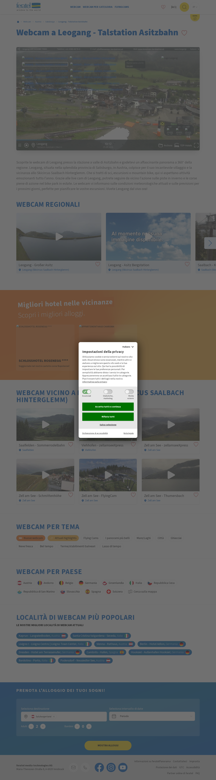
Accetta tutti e (108, 406)
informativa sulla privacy (94, 381)
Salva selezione (108, 424)
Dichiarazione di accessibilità (95, 433)
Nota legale (129, 433)
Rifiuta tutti (108, 416)
